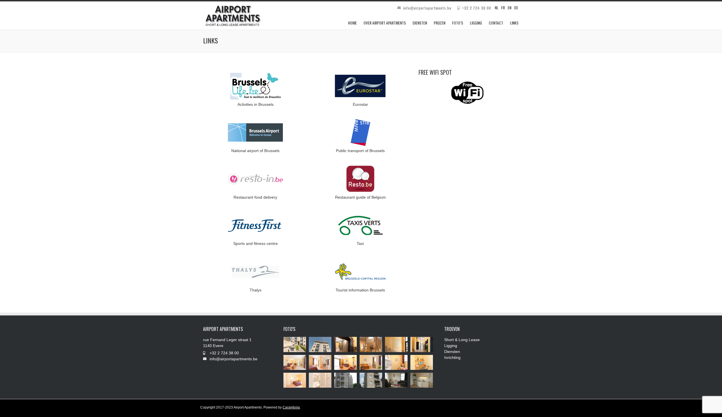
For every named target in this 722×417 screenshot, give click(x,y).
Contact (496, 23)
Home (352, 23)
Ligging (476, 23)
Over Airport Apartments (385, 23)
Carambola (291, 407)
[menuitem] (496, 7)
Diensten (420, 23)
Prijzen (439, 23)
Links (514, 23)
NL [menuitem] (496, 7)
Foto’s (457, 23)
